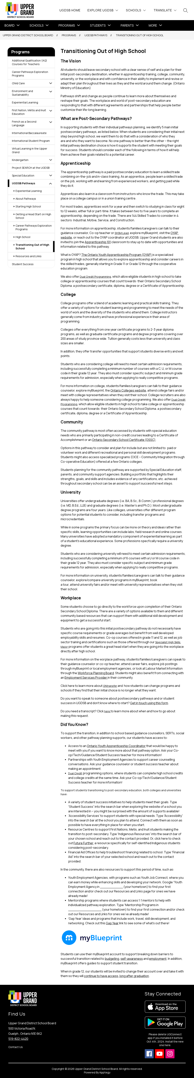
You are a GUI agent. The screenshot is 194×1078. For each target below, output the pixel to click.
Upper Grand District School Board (28, 35)
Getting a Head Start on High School (33, 216)
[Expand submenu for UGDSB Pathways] (50, 184)
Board (10, 25)
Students (98, 25)
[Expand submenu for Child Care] (50, 83)
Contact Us (15, 1047)
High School (23, 237)
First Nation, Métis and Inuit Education (29, 112)
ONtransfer (110, 686)
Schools (37, 25)
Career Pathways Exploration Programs (30, 73)
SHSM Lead (122, 233)
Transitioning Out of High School (139, 35)
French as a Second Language (24, 123)
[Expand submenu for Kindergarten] (50, 160)
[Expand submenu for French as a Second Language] (50, 122)
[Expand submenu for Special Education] (50, 175)
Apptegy (104, 1072)
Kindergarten (20, 160)
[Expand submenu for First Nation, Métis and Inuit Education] (50, 110)
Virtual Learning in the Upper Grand (29, 150)
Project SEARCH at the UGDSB (30, 167)
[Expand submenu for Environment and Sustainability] (50, 91)
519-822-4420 (18, 1039)
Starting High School (28, 206)
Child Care (18, 83)
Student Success (23, 264)
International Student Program (31, 141)
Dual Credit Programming (95, 276)
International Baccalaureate (29, 133)
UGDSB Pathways (95, 35)
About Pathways (26, 198)
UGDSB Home (70, 10)
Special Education (23, 175)
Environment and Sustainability (22, 92)
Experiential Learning (25, 102)
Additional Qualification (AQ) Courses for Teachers (29, 62)
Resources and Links (28, 256)
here (107, 711)
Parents (127, 25)
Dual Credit (75, 773)
